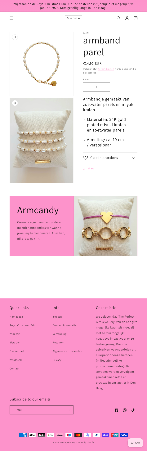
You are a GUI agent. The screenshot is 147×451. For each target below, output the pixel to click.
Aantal (86, 79)
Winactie (15, 334)
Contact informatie (64, 325)
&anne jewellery (67, 442)
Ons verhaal (17, 351)
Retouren (58, 342)
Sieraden (15, 342)
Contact (14, 368)
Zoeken (57, 316)
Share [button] (91, 168)
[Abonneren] (69, 409)
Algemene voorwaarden (67, 351)
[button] (11, 18)
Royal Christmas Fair (22, 325)
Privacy (57, 360)
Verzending (59, 334)
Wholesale (16, 360)
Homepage (16, 316)
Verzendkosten (106, 68)
